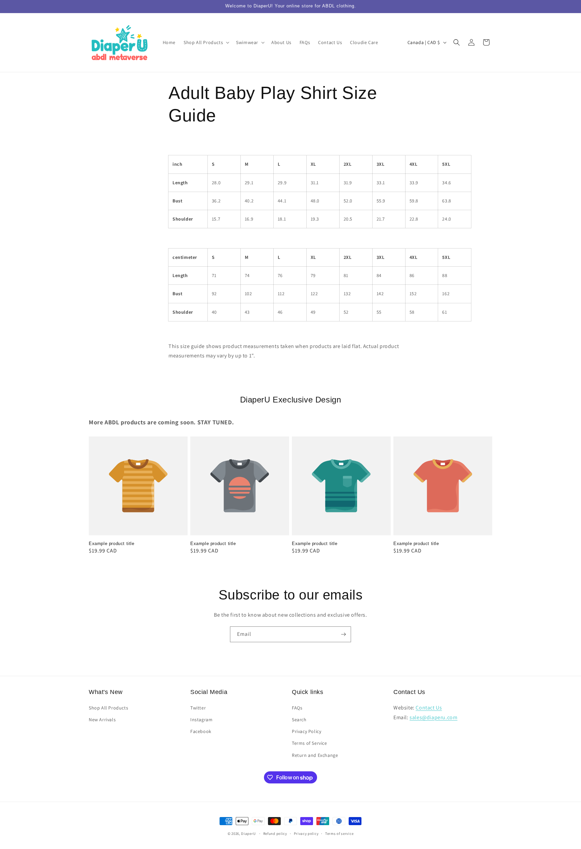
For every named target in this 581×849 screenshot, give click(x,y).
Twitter (198, 708)
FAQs (297, 708)
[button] (206, 42)
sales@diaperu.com (433, 717)
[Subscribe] (343, 634)
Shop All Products (108, 708)
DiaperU (248, 833)
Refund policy (275, 833)
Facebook (200, 731)
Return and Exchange (315, 755)
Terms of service (339, 833)
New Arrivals (102, 720)
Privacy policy (306, 833)
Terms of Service (309, 743)
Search (299, 720)
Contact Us (429, 707)
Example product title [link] (111, 543)
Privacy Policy (306, 731)
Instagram (201, 720)
